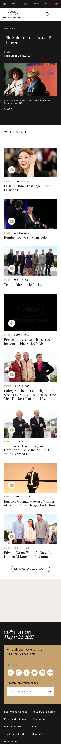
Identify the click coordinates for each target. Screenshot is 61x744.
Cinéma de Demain (15, 719)
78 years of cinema (43, 711)
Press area (38, 719)
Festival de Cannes (15, 711)
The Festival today (15, 734)
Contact (37, 734)
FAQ (34, 726)
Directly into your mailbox (22, 682)
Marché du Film (13, 726)
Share (8, 109)
